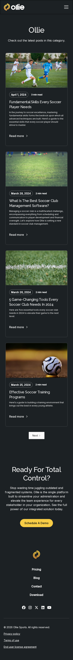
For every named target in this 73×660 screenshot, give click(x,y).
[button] (65, 7)
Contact (36, 586)
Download (36, 595)
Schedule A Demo (36, 523)
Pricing (36, 569)
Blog (36, 578)
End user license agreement (20, 646)
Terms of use (11, 640)
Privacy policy (12, 633)
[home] (14, 7)
